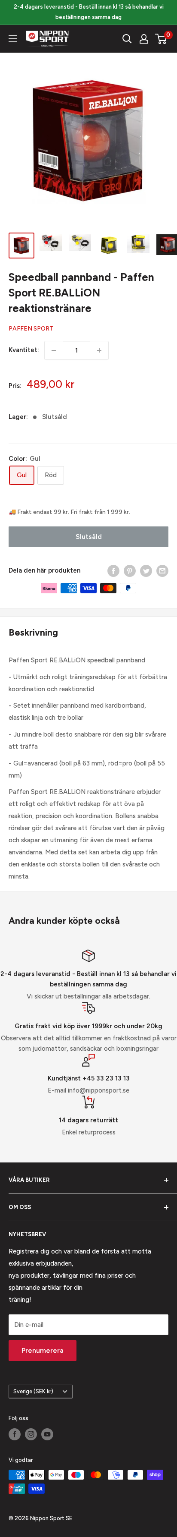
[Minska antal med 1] (54, 350)
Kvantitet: (24, 350)
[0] (161, 39)
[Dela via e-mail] (162, 570)
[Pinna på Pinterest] (130, 570)
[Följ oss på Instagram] (31, 1434)
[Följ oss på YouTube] (47, 1434)
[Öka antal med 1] (99, 350)
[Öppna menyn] (13, 38)
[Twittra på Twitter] (146, 570)
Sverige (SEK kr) (33, 1391)
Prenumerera (42, 1350)
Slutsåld (89, 536)
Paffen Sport (31, 328)
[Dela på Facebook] (113, 570)
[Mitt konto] (144, 39)
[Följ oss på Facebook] (15, 1434)
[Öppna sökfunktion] (127, 39)
